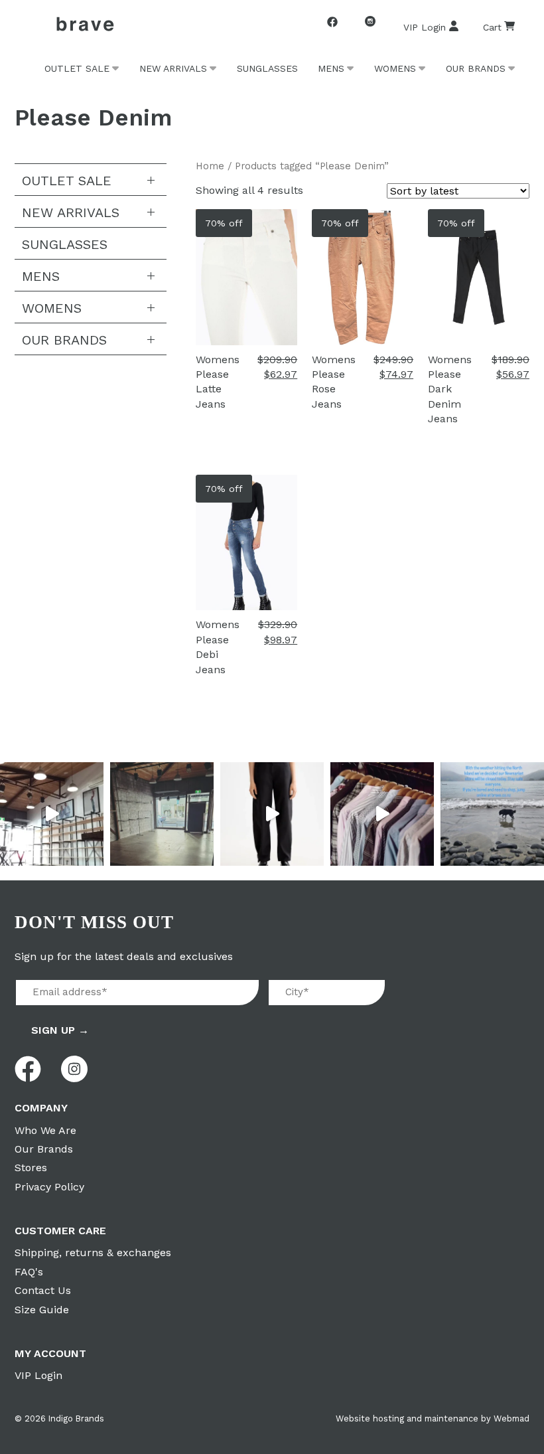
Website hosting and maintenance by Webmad (432, 1418)
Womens (395, 68)
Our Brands (476, 68)
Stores (31, 1167)
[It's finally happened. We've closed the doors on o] (51, 814)
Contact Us (43, 1290)
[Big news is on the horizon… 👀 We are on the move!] (162, 814)
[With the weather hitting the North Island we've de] (492, 814)
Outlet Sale (76, 68)
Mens (331, 68)
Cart (492, 27)
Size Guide (42, 1309)
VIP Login (424, 27)
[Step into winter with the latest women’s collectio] (272, 814)
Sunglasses (267, 68)
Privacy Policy (49, 1186)
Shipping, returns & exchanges (93, 1252)
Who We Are (45, 1130)
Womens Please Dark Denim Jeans (450, 389)
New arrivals (173, 68)
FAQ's (29, 1271)
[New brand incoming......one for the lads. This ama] (382, 814)
